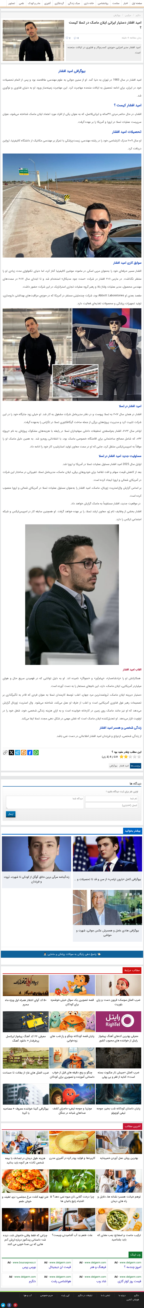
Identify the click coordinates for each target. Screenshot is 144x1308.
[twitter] (3, 1305)
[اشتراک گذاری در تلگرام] (17, 752)
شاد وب (101, 1281)
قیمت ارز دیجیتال (60, 1267)
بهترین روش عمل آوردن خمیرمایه (119, 1158)
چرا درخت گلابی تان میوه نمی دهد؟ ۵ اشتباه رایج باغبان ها (72, 1199)
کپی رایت (65, 1295)
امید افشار (124, 766)
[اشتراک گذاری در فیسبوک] (29, 752)
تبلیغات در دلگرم (85, 1295)
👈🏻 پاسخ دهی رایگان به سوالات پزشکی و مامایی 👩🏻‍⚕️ (72, 954)
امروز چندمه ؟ (132, 1267)
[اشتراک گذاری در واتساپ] (36, 752)
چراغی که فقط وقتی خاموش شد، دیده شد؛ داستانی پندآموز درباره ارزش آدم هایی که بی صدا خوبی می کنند (25, 1239)
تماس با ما (105, 1295)
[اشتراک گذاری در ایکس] (11, 752)
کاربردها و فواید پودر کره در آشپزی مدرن (72, 1158)
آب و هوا (28, 1295)
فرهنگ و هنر (98, 1267)
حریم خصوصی (46, 1295)
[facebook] (9, 1305)
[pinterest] (15, 1305)
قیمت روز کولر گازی (129, 1281)
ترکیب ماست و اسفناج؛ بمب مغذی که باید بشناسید (119, 1237)
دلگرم (32, 1281)
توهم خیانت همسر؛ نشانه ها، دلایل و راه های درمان (119, 1199)
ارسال (10, 814)
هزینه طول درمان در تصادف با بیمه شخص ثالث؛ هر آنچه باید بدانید (25, 1160)
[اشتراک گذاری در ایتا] (23, 752)
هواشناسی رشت (61, 1281)
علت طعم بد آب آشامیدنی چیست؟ (72, 1235)
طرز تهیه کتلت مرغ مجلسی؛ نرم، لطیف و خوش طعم (25, 1199)
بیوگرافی (113, 766)
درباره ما (122, 1295)
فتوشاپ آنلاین (132, 1299)
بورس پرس (29, 1267)
